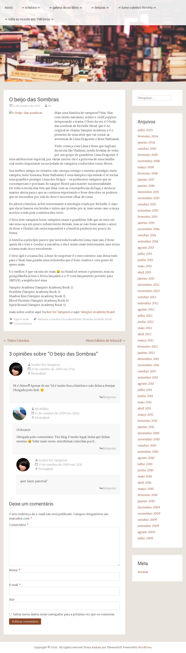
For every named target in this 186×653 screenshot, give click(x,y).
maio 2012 (145, 328)
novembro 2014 (149, 229)
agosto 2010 (146, 458)
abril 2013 (144, 272)
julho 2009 (145, 538)
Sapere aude (21, 319)
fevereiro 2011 (147, 421)
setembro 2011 (148, 377)
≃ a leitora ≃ (31, 7)
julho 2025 (145, 130)
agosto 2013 (146, 247)
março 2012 (146, 340)
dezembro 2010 (148, 433)
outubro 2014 (147, 235)
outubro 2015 (147, 204)
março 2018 (146, 167)
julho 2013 (145, 254)
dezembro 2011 (148, 359)
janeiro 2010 (146, 501)
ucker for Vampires (57, 312)
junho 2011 (145, 396)
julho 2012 (145, 315)
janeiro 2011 (146, 427)
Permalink (38, 373)
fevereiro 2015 (147, 216)
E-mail (15, 585)
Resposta (109, 397)
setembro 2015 (148, 210)
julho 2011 (145, 390)
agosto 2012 (146, 309)
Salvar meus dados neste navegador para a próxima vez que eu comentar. (64, 614)
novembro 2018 (149, 161)
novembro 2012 (149, 291)
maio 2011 (145, 402)
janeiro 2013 (146, 278)
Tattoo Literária (16, 340)
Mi (49, 105)
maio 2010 (145, 476)
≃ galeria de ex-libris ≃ (65, 7)
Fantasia (43, 319)
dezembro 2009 (149, 507)
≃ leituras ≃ (100, 7)
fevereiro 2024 (148, 136)
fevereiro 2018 (148, 173)
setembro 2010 (148, 451)
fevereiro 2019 (148, 155)
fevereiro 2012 (148, 346)
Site (11, 599)
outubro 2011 (147, 371)
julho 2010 (145, 464)
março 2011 (145, 414)
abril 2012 (144, 334)
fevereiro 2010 (148, 495)
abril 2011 (144, 408)
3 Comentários (22, 323)
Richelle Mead (103, 319)
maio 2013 (145, 266)
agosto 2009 (146, 532)
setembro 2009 (148, 526)
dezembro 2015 (148, 192)
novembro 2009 (149, 513)
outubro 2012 (147, 297)
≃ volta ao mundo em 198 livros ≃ (29, 19)
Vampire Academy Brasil (98, 312)
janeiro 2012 (146, 353)
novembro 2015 (148, 198)
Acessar (143, 572)
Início (9, 7)
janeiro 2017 (146, 179)
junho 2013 (145, 260)
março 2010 (146, 489)
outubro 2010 (147, 445)
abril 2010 (144, 482)
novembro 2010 (149, 439)
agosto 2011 (146, 383)
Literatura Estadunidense (65, 319)
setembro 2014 (148, 241)
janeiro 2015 (146, 223)
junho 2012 (146, 322)
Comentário (19, 525)
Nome (14, 570)
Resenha (87, 319)
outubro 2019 (147, 148)
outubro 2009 (147, 519)
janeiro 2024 (146, 142)
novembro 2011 (148, 365)
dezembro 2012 (148, 284)
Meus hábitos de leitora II (105, 340)
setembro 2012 (148, 303)
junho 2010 (145, 470)
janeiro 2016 (146, 186)
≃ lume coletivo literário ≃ (137, 7)
